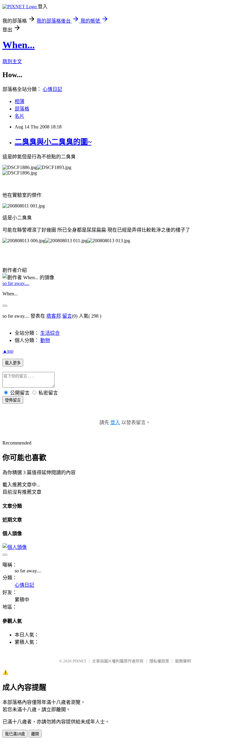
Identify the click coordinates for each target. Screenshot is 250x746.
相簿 (19, 101)
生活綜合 (50, 333)
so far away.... (15, 283)
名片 (19, 116)
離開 (35, 734)
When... (18, 44)
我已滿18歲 (15, 734)
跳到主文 (12, 61)
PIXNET (79, 661)
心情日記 (52, 89)
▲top (7, 351)
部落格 (22, 108)
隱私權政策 (159, 661)
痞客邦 (53, 316)
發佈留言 (13, 400)
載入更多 (13, 363)
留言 (67, 316)
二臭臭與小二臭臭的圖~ (53, 142)
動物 (45, 340)
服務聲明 (183, 661)
